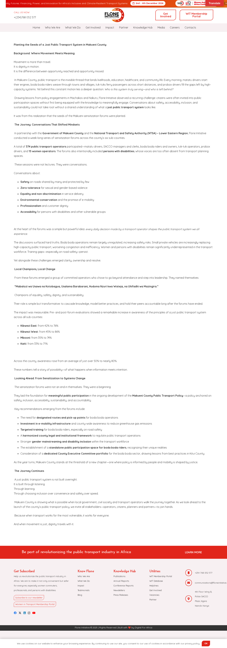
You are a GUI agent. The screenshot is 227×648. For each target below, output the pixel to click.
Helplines (153, 585)
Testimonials (83, 590)
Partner (153, 599)
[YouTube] (33, 613)
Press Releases (121, 595)
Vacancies (154, 595)
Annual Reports (121, 581)
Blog (80, 595)
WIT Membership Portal (160, 576)
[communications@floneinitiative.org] (190, 582)
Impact (81, 585)
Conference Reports (123, 585)
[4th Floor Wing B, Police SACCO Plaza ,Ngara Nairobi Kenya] (190, 598)
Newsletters (119, 590)
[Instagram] (29, 613)
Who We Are (84, 576)
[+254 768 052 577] (190, 572)
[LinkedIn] (24, 613)
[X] (20, 613)
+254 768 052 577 (203, 572)
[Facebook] (15, 613)
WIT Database (156, 581)
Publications (119, 576)
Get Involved (155, 590)
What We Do (84, 581)
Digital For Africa (143, 627)
